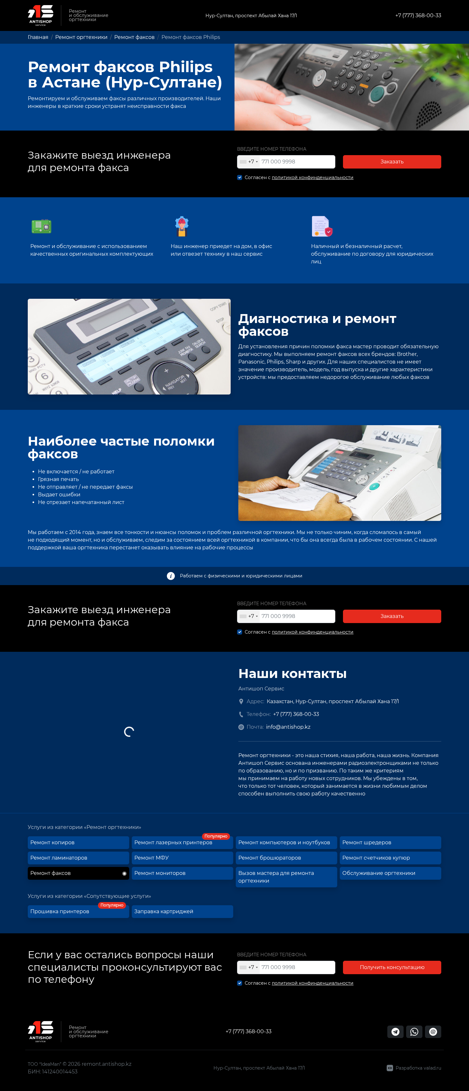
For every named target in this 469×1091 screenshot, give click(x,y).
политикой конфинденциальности (313, 177)
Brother (407, 354)
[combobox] (248, 161)
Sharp (293, 362)
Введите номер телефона (271, 149)
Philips (275, 362)
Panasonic (251, 362)
